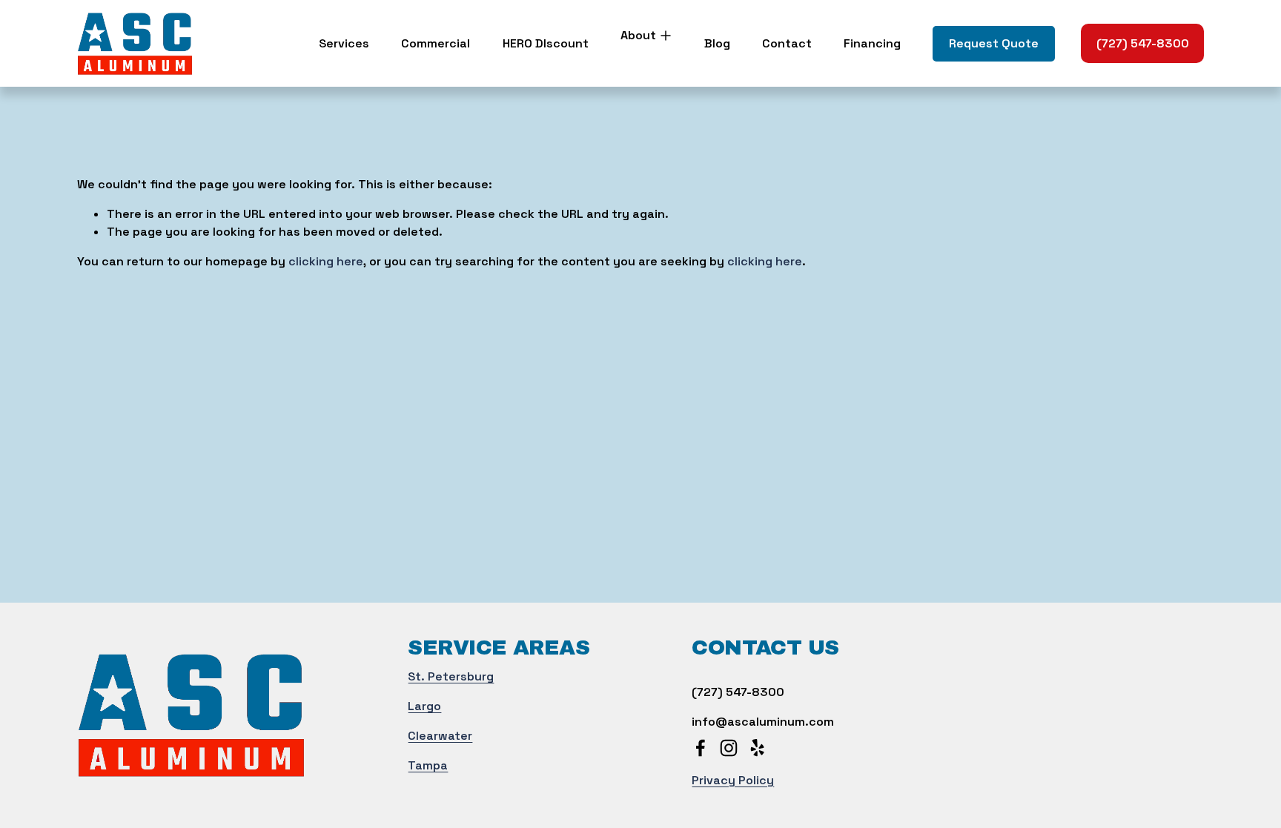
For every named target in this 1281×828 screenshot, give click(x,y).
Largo (424, 706)
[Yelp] (757, 748)
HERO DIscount (546, 43)
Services (344, 43)
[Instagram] (729, 748)
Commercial (435, 43)
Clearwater (440, 735)
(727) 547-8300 (1142, 43)
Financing (872, 43)
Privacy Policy (733, 780)
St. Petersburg (451, 676)
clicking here (325, 261)
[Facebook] (700, 748)
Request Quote (994, 43)
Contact (787, 43)
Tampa (428, 765)
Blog (717, 43)
